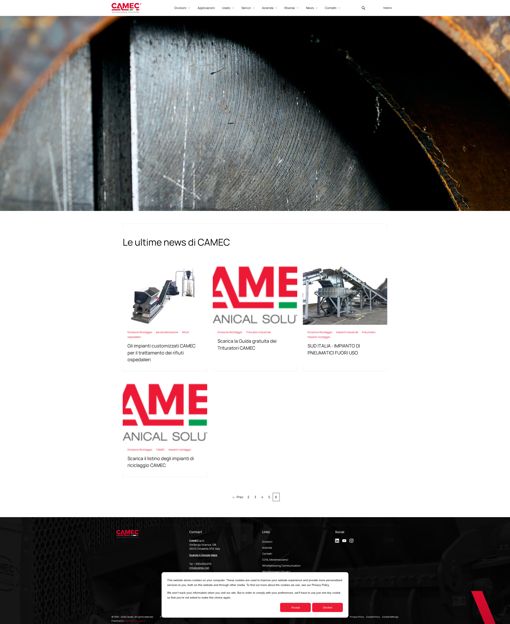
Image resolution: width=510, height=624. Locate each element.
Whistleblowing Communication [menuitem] (281, 565)
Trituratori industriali (258, 332)
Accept (295, 607)
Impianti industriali (347, 332)
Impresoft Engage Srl (136, 620)
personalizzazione (167, 332)
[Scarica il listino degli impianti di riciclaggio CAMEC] (165, 429)
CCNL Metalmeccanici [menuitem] (275, 559)
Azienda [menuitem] (267, 547)
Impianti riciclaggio (319, 337)
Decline (327, 607)
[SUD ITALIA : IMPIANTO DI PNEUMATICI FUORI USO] (345, 318)
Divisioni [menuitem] (267, 541)
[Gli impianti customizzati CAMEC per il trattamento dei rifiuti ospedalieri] (165, 318)
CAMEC (160, 449)
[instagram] (351, 541)
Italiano (387, 8)
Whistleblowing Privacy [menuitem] (276, 571)
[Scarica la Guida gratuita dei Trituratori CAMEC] (255, 318)
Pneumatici (369, 332)
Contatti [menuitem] (267, 553)
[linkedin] (337, 541)
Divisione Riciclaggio (140, 332)
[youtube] (344, 541)
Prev (239, 497)
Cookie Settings (390, 616)
